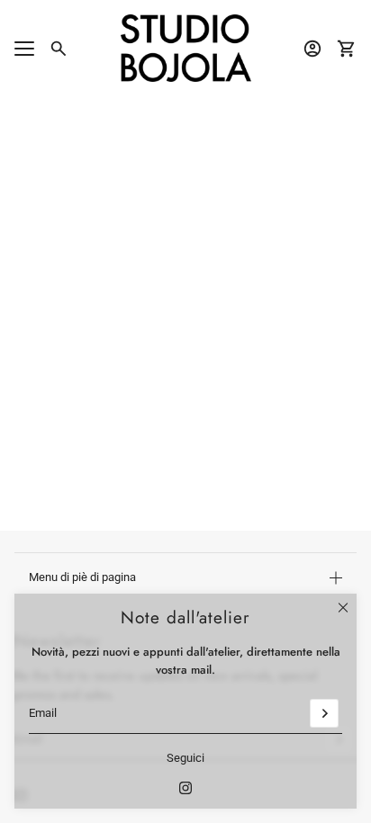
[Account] (312, 48)
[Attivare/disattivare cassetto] (24, 48)
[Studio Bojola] (186, 48)
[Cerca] (58, 48)
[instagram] (185, 788)
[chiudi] (343, 607)
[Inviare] (324, 713)
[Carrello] (347, 48)
